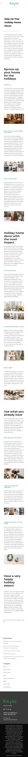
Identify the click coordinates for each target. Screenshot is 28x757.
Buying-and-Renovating (9, 653)
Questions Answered (8, 678)
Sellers (4, 681)
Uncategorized (7, 687)
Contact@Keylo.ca (12, 712)
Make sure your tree (9, 288)
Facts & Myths (6, 669)
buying (19, 605)
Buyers (5, 667)
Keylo (4, 675)
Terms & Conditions (10, 755)
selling (5, 607)
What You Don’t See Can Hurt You (11, 651)
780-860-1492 (12, 714)
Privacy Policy (19, 755)
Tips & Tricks (15, 31)
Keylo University (20, 610)
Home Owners (7, 31)
